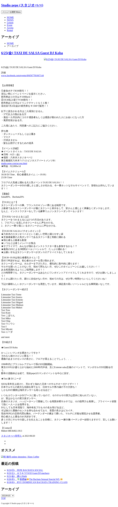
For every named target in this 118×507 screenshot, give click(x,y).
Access (10, 28)
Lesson (10, 22)
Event (9, 25)
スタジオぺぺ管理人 (11, 436)
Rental (10, 30)
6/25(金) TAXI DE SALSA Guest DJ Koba (32, 53)
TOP (3, 498)
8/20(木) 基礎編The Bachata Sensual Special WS (33, 479)
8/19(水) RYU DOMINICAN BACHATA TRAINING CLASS (37, 482)
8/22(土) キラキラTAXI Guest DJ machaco (28, 473)
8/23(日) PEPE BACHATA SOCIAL (25, 470)
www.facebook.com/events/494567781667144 (22, 75)
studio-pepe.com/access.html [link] (14, 163)
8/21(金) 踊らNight (17, 476)
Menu (11, 12)
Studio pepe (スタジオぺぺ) (22, 5)
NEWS (10, 20)
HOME (10, 17)
